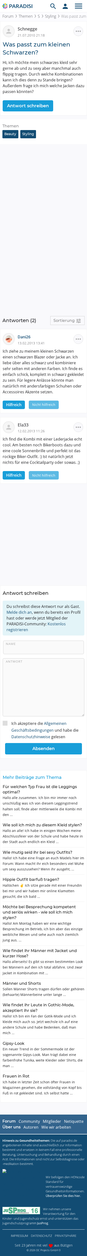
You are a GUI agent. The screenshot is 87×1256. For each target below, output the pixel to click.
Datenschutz (41, 1235)
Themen (26, 16)
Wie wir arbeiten (56, 1127)
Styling (50, 16)
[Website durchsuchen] (53, 6)
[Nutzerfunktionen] (65, 6)
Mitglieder (52, 1121)
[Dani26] (10, 338)
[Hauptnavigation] (78, 6)
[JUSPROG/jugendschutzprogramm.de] (21, 1210)
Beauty (10, 134)
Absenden (43, 748)
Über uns (11, 1127)
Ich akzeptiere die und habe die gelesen (45, 730)
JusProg (42, 1223)
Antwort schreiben (28, 106)
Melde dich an (19, 612)
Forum (8, 16)
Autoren (30, 1127)
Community (29, 1121)
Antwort (14, 661)
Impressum (19, 1235)
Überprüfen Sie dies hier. (63, 1196)
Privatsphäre (65, 1235)
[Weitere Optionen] (78, 31)
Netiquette (74, 1121)
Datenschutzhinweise (30, 736)
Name (11, 644)
